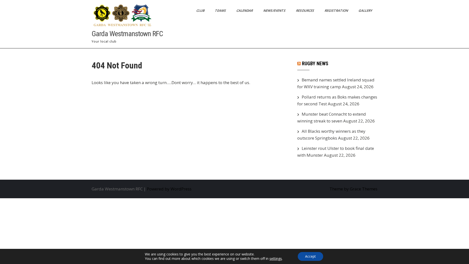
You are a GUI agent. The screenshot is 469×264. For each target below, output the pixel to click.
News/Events (275, 10)
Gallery (365, 10)
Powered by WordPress (169, 189)
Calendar (245, 10)
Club (201, 10)
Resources (305, 10)
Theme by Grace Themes (353, 189)
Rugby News (315, 63)
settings (275, 258)
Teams (220, 10)
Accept (310, 256)
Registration (336, 10)
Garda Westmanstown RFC (127, 33)
